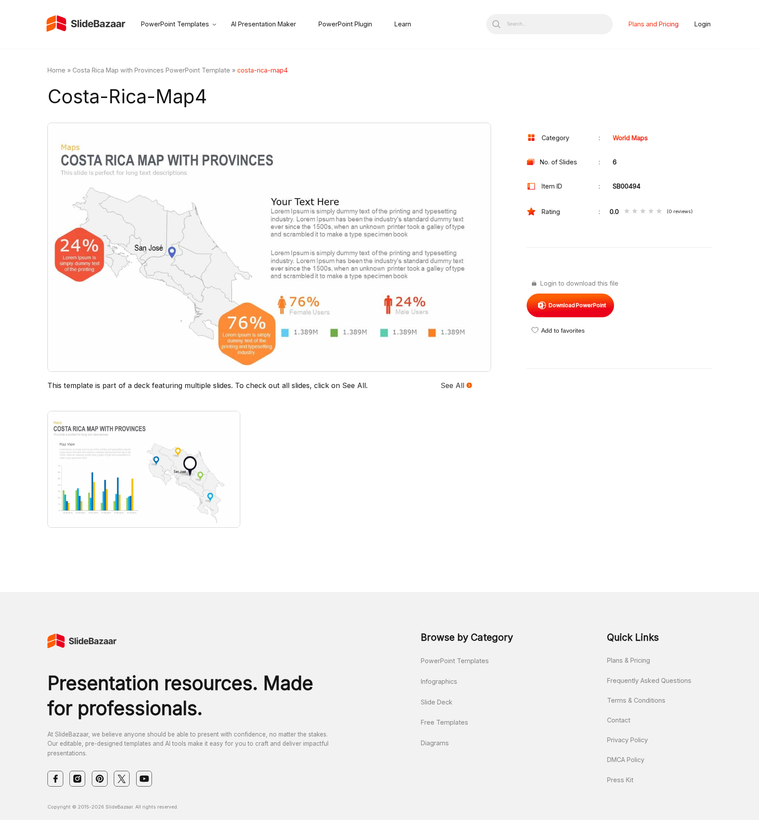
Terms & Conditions (636, 700)
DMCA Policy (625, 759)
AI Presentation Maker (263, 24)
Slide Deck (436, 702)
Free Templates (444, 722)
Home (56, 70)
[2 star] (635, 211)
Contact (618, 720)
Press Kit (620, 780)
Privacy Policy (627, 740)
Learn (402, 24)
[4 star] (651, 211)
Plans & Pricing (628, 660)
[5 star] (659, 211)
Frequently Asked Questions (649, 680)
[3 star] (643, 211)
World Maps (630, 138)
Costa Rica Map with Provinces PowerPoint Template (151, 70)
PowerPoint (577, 305)
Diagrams (435, 743)
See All (453, 385)
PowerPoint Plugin (345, 24)
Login (702, 24)
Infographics (439, 681)
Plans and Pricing (654, 24)
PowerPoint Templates (175, 24)
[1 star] (627, 211)
